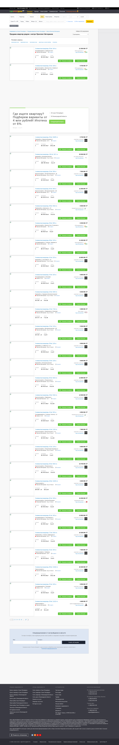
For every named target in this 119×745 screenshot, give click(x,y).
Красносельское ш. (49, 431)
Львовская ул (54, 242)
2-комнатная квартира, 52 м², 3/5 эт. (45, 550)
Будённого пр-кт (49, 50)
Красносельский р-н (39, 68)
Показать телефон (67, 61)
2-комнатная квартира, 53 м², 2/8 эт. (45, 65)
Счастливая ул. (45, 259)
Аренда (36, 11)
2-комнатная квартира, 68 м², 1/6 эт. (45, 240)
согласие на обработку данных (88, 728)
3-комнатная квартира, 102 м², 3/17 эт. (46, 154)
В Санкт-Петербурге (57, 113)
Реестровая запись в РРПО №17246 (72, 724)
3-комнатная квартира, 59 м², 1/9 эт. (45, 343)
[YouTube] (38, 735)
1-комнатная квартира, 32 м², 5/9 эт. (45, 171)
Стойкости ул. (45, 345)
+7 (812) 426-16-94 (92, 694)
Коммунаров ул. (51, 534)
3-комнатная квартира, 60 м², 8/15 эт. (46, 378)
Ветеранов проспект (47, 156)
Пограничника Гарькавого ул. (51, 448)
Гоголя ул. (53, 414)
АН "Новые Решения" (79, 156)
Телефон (39, 639)
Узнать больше (81, 61)
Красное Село (48, 68)
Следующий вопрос (57, 121)
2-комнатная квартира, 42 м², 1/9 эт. (45, 446)
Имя (14, 639)
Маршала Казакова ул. (47, 139)
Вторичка (56, 16)
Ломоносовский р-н (39, 483)
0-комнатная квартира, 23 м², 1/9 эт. (45, 326)
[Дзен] (40, 735)
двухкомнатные (24, 42)
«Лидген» (26, 724)
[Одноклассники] (35, 735)
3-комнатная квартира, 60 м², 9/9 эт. (45, 188)
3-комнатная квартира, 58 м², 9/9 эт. (45, 223)
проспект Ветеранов (49, 500)
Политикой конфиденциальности (49, 648)
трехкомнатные (33, 42)
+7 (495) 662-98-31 (92, 698)
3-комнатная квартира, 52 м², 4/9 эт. (45, 584)
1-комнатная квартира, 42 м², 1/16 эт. (46, 429)
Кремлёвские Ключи (79, 500)
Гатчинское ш (55, 225)
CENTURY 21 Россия (79, 139)
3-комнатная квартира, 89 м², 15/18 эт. (46, 567)
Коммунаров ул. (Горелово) (51, 311)
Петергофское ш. (50, 517)
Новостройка (48, 16)
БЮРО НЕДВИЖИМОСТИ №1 (77, 603)
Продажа (29, 11)
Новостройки (44, 11)
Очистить (70, 21)
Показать (89, 21)
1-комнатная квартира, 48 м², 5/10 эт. (46, 395)
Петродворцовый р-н (40, 50)
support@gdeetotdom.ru (93, 712)
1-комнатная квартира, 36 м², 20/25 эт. (46, 137)
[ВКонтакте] (32, 735)
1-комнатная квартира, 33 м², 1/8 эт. (45, 360)
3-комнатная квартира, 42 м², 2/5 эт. (45, 257)
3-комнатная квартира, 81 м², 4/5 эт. (45, 515)
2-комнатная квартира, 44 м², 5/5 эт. (45, 412)
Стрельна (48, 242)
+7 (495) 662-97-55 (92, 692)
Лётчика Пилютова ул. (50, 173)
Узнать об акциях (73, 642)
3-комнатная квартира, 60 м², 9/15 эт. (46, 464)
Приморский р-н (39, 208)
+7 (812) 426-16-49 (92, 700)
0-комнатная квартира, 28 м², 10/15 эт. (46, 481)
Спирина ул (55, 68)
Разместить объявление (20, 735)
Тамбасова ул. (48, 397)
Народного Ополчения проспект (49, 294)
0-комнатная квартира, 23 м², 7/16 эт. (46, 309)
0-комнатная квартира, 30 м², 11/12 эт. (46, 601)
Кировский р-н (38, 139)
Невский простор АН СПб (78, 208)
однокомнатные (15, 42)
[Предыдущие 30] (10, 620)
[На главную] (17, 11)
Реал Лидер (81, 311)
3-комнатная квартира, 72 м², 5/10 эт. (46, 532)
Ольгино (45, 534)
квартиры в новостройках (45, 42)
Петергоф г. (48, 276)
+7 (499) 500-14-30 (92, 705)
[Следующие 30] (28, 620)
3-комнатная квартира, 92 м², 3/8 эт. (45, 498)
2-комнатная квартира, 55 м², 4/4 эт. (45, 48)
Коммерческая (54, 11)
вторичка (55, 42)
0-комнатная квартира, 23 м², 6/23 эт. (46, 292)
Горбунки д (47, 552)
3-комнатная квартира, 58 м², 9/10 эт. (46, 206)
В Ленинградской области (59, 116)
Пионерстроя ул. (49, 380)
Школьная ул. (46, 208)
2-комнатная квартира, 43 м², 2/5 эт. (45, 274)
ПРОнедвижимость (79, 51)
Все (42, 16)
